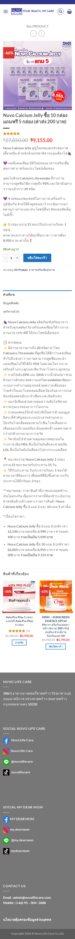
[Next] (72, 620)
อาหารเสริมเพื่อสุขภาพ (42, 269)
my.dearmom (19, 829)
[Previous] (3, 620)
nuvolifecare (20, 772)
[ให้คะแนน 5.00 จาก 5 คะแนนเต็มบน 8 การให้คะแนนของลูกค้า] (37, 133)
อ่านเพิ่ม (19, 642)
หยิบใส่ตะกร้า (37, 258)
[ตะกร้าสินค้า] (69, 11)
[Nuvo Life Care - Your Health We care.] (32, 11)
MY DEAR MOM (22, 819)
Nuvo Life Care (22, 740)
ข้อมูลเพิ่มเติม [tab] (11, 303)
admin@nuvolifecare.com (32, 897)
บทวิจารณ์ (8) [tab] (11, 311)
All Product (37, 26)
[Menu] (5, 11)
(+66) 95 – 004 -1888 (31, 903)
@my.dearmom (22, 840)
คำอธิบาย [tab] (9, 294)
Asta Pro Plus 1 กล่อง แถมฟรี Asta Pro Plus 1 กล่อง (19, 621)
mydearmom (19, 851)
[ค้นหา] (60, 11)
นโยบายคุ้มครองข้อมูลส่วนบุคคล (27, 919)
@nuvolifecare (22, 761)
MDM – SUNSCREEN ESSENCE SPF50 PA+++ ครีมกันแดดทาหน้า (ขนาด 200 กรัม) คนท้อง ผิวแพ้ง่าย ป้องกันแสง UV (56, 626)
